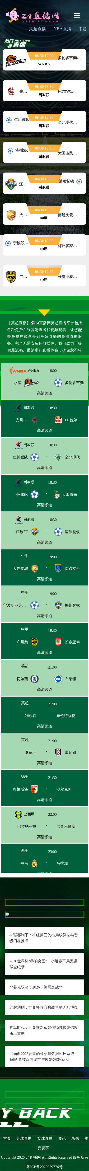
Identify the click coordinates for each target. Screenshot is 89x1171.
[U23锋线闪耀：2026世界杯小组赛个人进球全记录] (44, 1094)
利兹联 (22, 718)
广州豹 (22, 644)
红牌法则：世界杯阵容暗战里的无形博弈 (43, 1007)
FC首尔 (71, 420)
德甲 (28, 780)
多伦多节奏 (74, 383)
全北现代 (72, 457)
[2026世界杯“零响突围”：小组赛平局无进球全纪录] (7, 914)
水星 (18, 383)
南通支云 (72, 569)
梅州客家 (72, 606)
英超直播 (37, 28)
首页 (7, 1138)
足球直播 (24, 1138)
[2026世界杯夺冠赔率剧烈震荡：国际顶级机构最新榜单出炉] (44, 1106)
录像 (75, 1138)
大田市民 (69, 494)
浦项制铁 (72, 532)
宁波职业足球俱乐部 (20, 606)
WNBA (33, 370)
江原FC (22, 532)
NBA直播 (62, 28)
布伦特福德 (74, 718)
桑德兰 (22, 755)
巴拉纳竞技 (19, 830)
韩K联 (28, 408)
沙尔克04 (72, 793)
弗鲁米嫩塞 (73, 830)
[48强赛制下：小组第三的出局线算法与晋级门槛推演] (7, 902)
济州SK (21, 494)
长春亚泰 (72, 644)
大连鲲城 (20, 569)
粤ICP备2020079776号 (44, 1167)
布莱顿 (70, 681)
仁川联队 (20, 457)
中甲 (28, 557)
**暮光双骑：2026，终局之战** (36, 987)
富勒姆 (70, 755)
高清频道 (44, 393)
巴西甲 (29, 817)
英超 (28, 668)
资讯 (62, 1138)
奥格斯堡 (20, 793)
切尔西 (22, 681)
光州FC (22, 420)
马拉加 (69, 867)
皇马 (24, 867)
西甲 (28, 855)
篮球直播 (44, 1138)
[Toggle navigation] (76, 15)
